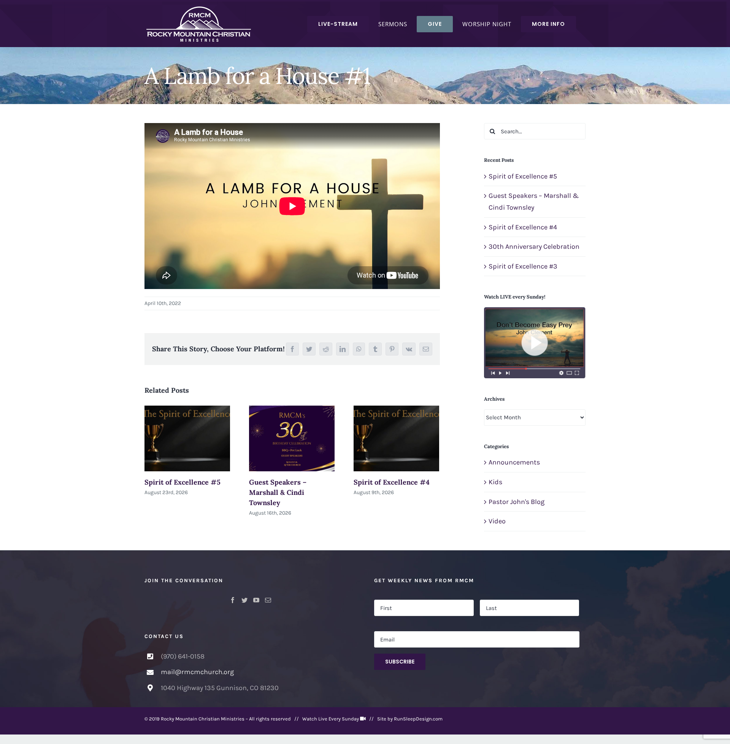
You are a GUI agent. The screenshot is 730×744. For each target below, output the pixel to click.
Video (497, 521)
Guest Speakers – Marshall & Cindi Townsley (277, 492)
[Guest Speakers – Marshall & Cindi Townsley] (292, 438)
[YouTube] (256, 600)
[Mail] (268, 600)
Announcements (514, 462)
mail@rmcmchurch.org (197, 672)
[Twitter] (244, 600)
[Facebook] (233, 600)
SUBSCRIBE (399, 661)
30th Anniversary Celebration (534, 246)
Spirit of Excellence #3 (523, 266)
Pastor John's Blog (516, 502)
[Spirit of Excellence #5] (187, 438)
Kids (495, 482)
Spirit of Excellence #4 (392, 482)
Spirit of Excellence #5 (182, 482)
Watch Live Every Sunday (330, 719)
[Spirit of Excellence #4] (396, 438)
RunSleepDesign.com (418, 719)
